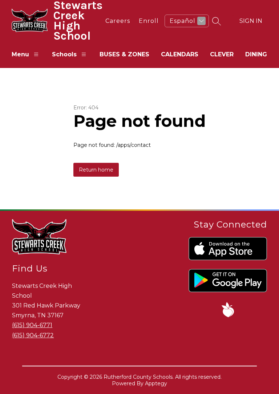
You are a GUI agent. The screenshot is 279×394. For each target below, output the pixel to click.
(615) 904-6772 (33, 335)
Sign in (250, 20)
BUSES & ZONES (124, 54)
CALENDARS (179, 54)
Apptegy (156, 383)
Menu (20, 54)
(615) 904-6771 (32, 325)
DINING (256, 54)
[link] (117, 20)
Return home (96, 169)
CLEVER (222, 54)
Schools (64, 54)
